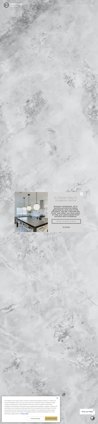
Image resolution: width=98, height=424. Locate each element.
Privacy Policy (24, 414)
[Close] (57, 398)
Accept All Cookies (51, 418)
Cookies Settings (35, 418)
